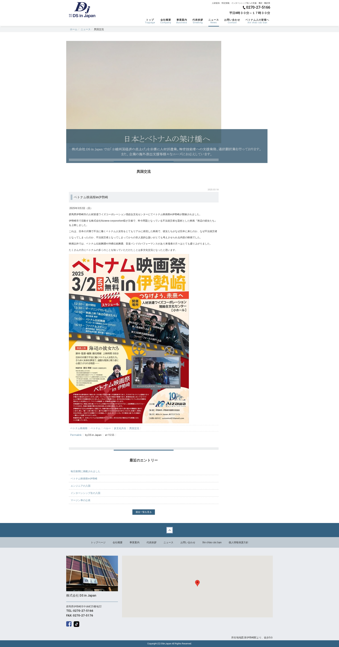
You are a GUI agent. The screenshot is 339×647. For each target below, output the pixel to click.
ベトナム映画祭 (79, 428)
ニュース (213, 21)
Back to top (169, 530)
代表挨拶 (197, 21)
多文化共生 (120, 428)
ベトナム (95, 428)
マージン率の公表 (80, 500)
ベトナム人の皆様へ (257, 21)
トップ (150, 21)
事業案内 (181, 21)
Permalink (76, 435)
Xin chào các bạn (212, 542)
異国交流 (134, 428)
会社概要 (165, 21)
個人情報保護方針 (238, 542)
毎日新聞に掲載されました (85, 471)
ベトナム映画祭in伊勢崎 (84, 478)
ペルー (107, 428)
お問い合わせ (232, 21)
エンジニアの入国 (80, 485)
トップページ (98, 542)
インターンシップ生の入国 (85, 493)
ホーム (73, 29)
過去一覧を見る (144, 512)
